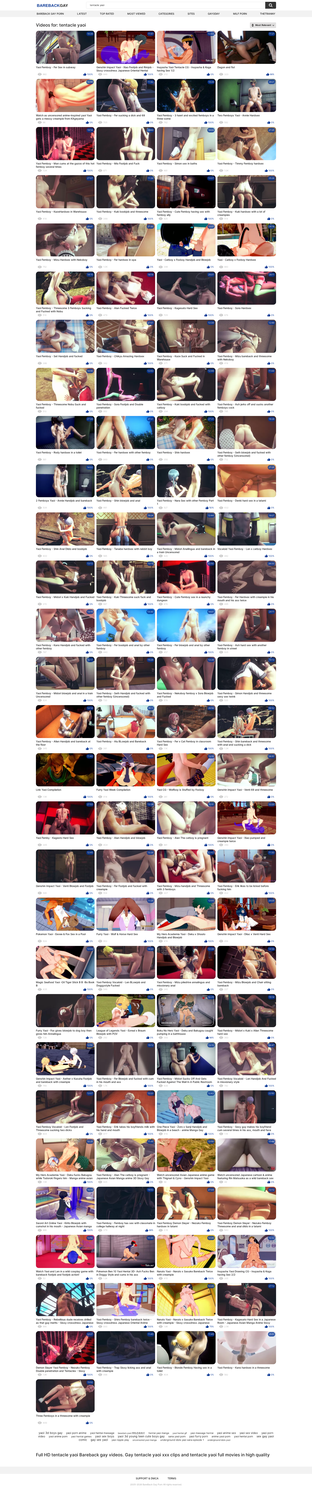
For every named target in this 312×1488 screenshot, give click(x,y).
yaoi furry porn (198, 1436)
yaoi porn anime (76, 1433)
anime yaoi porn (221, 1436)
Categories (166, 13)
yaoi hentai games (81, 1436)
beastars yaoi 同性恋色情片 (131, 1433)
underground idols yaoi (218, 1440)
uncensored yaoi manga (145, 1440)
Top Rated (107, 13)
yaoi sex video (249, 1433)
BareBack (52, 5)
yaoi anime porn (58, 1436)
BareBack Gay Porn (152, 1484)
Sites (191, 13)
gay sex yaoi (99, 1440)
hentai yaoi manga (159, 1433)
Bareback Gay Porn (50, 13)
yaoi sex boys (104, 1436)
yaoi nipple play (120, 1439)
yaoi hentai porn (243, 1436)
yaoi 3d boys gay (50, 1433)
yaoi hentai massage (102, 1432)
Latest (82, 13)
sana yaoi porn (177, 1436)
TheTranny (267, 13)
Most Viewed (136, 13)
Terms (172, 1478)
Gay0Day (214, 13)
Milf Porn (240, 13)
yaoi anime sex (226, 1433)
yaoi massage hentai (201, 1433)
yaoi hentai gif (180, 1433)
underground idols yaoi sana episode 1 (182, 1439)
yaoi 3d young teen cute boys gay (141, 1436)
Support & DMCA (147, 1478)
